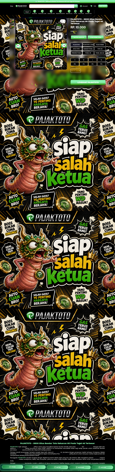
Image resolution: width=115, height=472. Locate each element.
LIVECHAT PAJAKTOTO (88, 82)
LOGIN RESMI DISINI (95, 37)
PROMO (14, 466)
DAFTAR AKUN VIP (79, 37)
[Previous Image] (18, 45)
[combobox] (51, 6)
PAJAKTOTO (14, 447)
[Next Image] (64, 45)
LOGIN (36, 466)
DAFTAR (58, 466)
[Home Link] (21, 6)
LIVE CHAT (103, 467)
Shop (11, 6)
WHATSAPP (81, 467)
